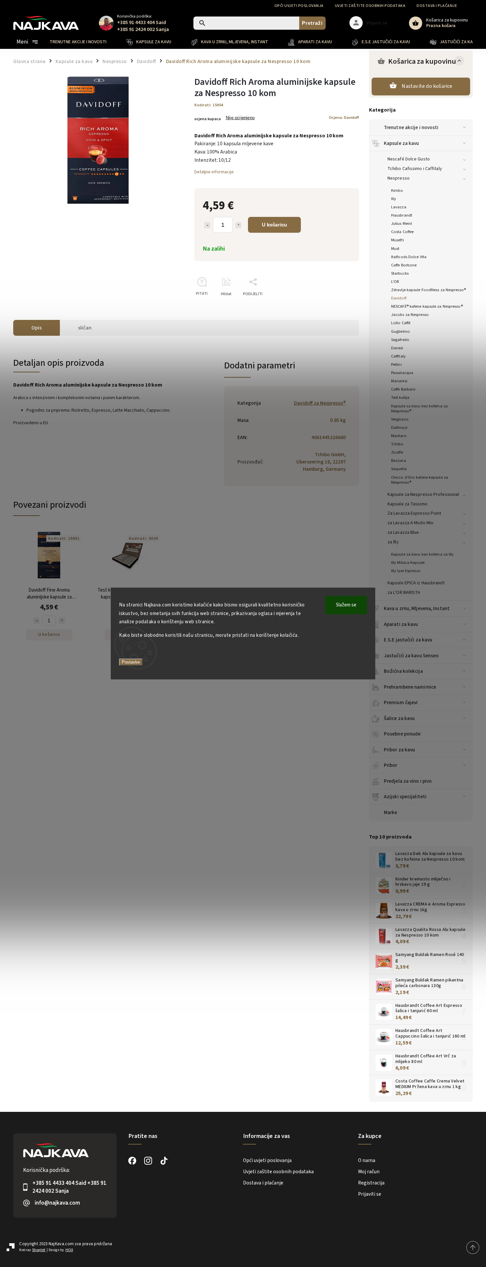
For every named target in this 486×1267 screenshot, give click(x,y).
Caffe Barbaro (403, 389)
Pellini (396, 364)
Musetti (397, 240)
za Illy (393, 542)
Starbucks (400, 273)
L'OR (395, 282)
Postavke (131, 662)
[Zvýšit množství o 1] (238, 225)
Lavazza (398, 207)
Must (395, 249)
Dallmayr (399, 427)
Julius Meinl (401, 223)
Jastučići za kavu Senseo (411, 655)
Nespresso (398, 178)
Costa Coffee (402, 232)
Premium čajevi (401, 702)
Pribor (390, 765)
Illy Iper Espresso (406, 571)
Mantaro (399, 436)
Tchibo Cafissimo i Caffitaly (414, 168)
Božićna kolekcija (403, 671)
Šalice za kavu (399, 718)
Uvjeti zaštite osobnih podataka (370, 6)
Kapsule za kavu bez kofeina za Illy (422, 554)
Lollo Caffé (400, 323)
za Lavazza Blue (403, 532)
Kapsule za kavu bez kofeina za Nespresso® (419, 408)
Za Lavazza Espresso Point (414, 513)
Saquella (399, 469)
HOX (69, 1250)
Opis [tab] (36, 327)
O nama (366, 1160)
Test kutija (400, 397)
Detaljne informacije (214, 172)
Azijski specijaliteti (405, 796)
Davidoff (398, 298)
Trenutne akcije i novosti (411, 127)
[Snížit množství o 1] (207, 225)
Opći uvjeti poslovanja (299, 6)
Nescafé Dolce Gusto (408, 159)
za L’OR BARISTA (404, 592)
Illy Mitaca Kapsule (408, 562)
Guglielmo (400, 331)
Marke (390, 812)
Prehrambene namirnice (410, 687)
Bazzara (398, 460)
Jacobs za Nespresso (410, 315)
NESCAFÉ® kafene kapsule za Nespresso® (427, 306)
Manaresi (399, 381)
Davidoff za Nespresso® (320, 403)
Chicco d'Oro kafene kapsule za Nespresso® (419, 479)
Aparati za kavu (401, 624)
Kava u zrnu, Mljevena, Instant (417, 608)
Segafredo (400, 340)
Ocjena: (344, 117)
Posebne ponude (402, 733)
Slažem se (346, 604)
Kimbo (397, 190)
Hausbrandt (401, 215)
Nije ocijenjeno (240, 118)
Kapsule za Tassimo (407, 504)
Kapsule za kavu (401, 143)
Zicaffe (397, 452)
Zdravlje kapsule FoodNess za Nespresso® (428, 290)
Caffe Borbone (404, 265)
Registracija (371, 1182)
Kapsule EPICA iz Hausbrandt (416, 583)
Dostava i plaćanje (437, 6)
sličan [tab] (85, 327)
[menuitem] (83, 42)
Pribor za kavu (399, 749)
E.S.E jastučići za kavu (408, 639)
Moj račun (369, 1171)
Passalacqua (402, 373)
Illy (393, 199)
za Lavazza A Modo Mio (410, 523)
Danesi (397, 348)
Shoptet (38, 1250)
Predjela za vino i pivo (408, 781)
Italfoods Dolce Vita (408, 257)
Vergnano (400, 419)
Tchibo (397, 444)
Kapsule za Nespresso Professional (423, 494)
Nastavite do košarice (427, 86)
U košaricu (274, 224)
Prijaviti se (369, 1194)
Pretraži (312, 23)
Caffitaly (398, 356)
